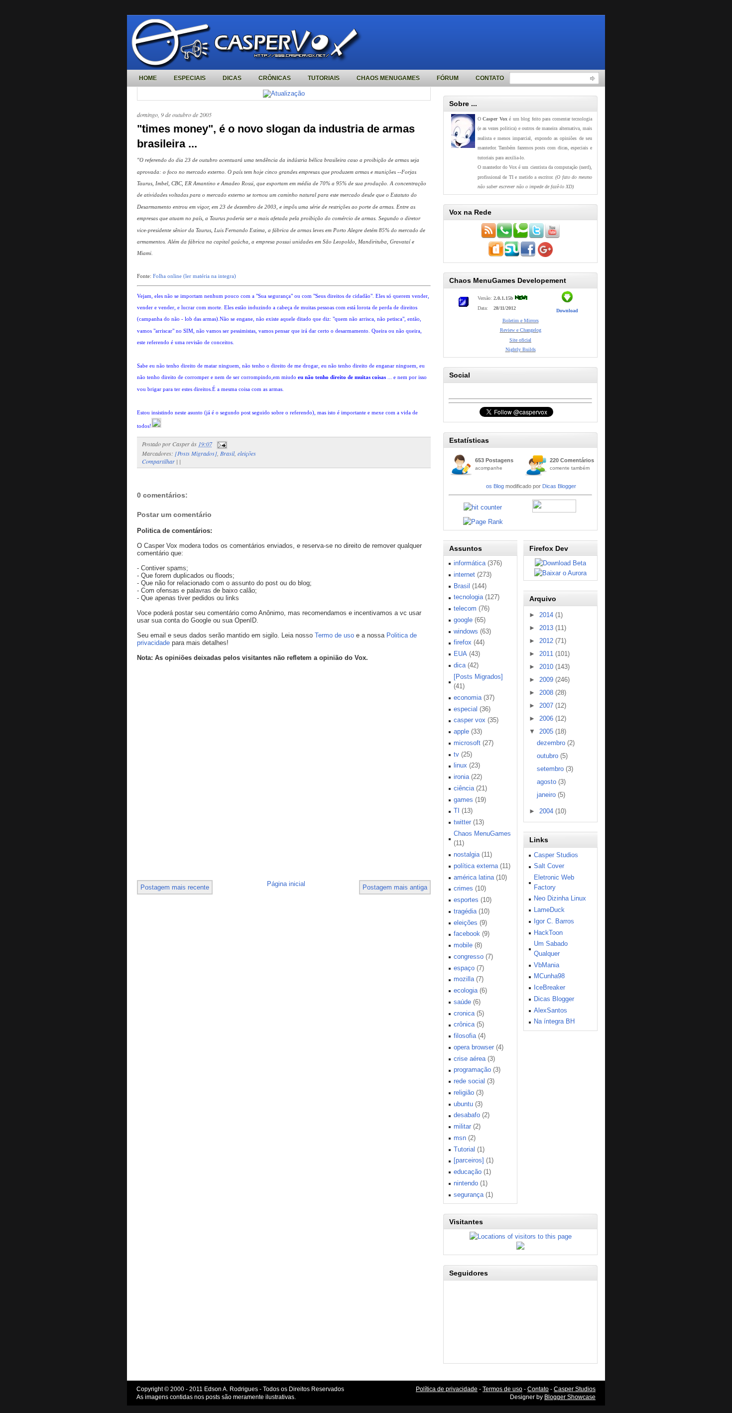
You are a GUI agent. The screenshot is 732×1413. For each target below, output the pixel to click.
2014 (547, 615)
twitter (462, 822)
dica (460, 665)
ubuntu (463, 1104)
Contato (490, 78)
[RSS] (488, 236)
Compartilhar (158, 461)
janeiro (547, 794)
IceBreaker (549, 987)
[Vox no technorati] (520, 236)
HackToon (548, 932)
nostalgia (467, 854)
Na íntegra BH (554, 1021)
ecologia (466, 990)
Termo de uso (334, 635)
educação (468, 1171)
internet (464, 574)
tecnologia (468, 597)
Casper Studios (556, 855)
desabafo (467, 1115)
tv (456, 754)
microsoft (467, 743)
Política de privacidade (447, 1389)
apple (461, 731)
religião (464, 1092)
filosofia (465, 1035)
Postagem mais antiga (395, 887)
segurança (469, 1194)
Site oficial (520, 340)
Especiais (190, 78)
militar (462, 1126)
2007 (547, 705)
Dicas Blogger (559, 486)
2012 (547, 640)
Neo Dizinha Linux (560, 898)
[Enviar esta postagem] (221, 444)
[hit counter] (483, 507)
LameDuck (549, 909)
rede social (469, 1081)
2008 (547, 692)
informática (470, 563)
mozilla (464, 979)
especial (466, 709)
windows (466, 631)
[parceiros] (469, 1160)
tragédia (465, 911)
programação (472, 1069)
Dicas (232, 78)
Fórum (448, 78)
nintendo (466, 1183)
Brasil (227, 453)
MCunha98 (549, 976)
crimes (463, 888)
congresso (469, 956)
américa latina (474, 877)
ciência (464, 788)
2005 (547, 731)
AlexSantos (550, 1010)
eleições (247, 453)
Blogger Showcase (570, 1397)
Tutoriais (324, 78)
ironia (461, 776)
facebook (467, 933)
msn (460, 1138)
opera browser (474, 1047)
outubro (548, 756)
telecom (465, 608)
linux (460, 765)
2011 (547, 653)
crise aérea (470, 1058)
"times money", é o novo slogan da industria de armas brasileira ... (276, 136)
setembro (551, 768)
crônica (464, 1024)
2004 (547, 811)
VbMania (546, 965)
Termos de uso (502, 1389)
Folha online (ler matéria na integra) (194, 276)
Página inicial (286, 884)
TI (457, 810)
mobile (463, 945)
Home (148, 78)
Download (567, 310)
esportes (466, 899)
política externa (476, 866)
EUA (460, 653)
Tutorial (464, 1149)
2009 (547, 679)
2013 (547, 628)
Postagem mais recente (174, 887)
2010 (547, 666)
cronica (464, 1013)
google (463, 620)
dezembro (552, 743)
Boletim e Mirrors (520, 320)
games (463, 799)
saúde (462, 1002)
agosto (547, 781)
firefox (463, 642)
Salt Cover (549, 866)
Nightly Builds (520, 349)
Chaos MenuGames (388, 78)
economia (468, 697)
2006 (547, 718)
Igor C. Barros (554, 921)
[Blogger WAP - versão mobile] (504, 236)
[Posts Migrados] (196, 453)
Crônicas (274, 78)
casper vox (470, 720)
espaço (464, 968)
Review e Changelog (520, 330)
